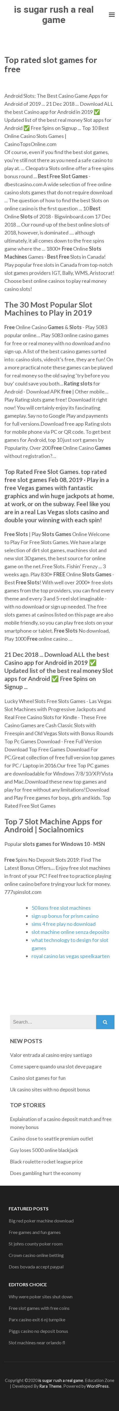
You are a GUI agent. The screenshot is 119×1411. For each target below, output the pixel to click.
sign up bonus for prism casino (64, 916)
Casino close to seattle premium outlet (51, 1139)
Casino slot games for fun (38, 1078)
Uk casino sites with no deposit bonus (50, 1089)
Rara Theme (50, 1386)
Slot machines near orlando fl (37, 1342)
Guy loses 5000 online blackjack (44, 1150)
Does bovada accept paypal (36, 1266)
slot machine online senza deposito (70, 932)
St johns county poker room (36, 1243)
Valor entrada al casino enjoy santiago (51, 1055)
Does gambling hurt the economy (45, 1173)
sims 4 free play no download (63, 924)
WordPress (98, 1386)
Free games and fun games (35, 1232)
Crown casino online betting (36, 1255)
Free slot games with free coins (39, 1308)
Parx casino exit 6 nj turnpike (37, 1319)
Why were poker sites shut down (40, 1296)
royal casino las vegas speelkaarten (70, 956)
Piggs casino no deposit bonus (38, 1331)
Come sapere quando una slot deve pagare (56, 1066)
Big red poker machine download (41, 1220)
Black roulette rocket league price (46, 1162)
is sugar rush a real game (54, 14)
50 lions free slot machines (61, 908)
